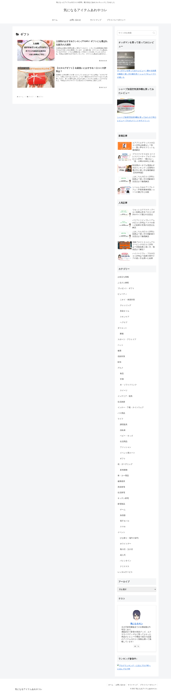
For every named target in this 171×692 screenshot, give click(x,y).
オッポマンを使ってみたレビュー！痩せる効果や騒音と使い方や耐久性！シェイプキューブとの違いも (136, 74)
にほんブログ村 (123, 669)
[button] (154, 33)
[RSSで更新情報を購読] (138, 646)
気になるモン (136, 623)
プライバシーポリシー (148, 685)
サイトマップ (133, 685)
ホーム (110, 685)
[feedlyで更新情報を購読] (135, 646)
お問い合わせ (120, 685)
